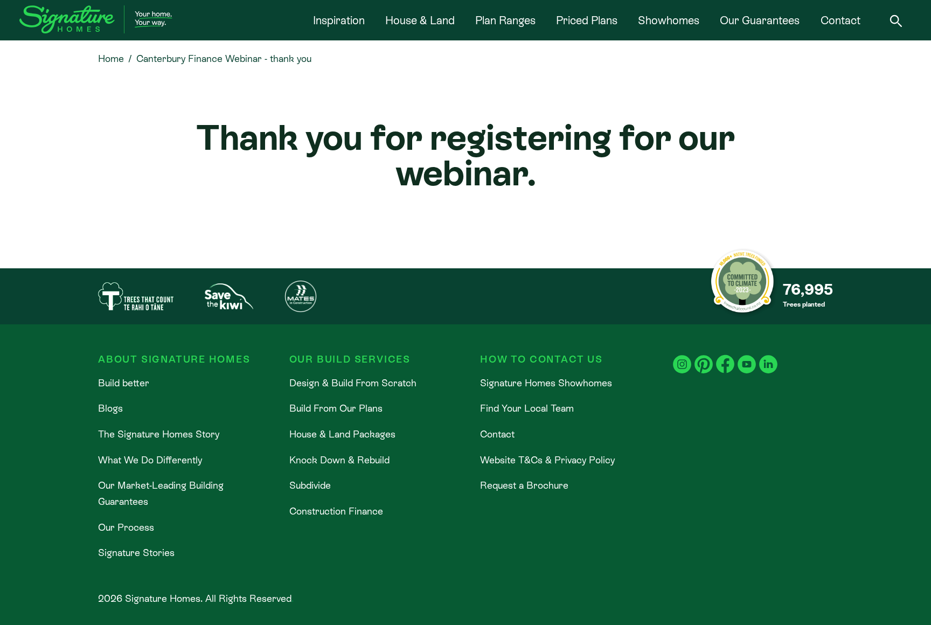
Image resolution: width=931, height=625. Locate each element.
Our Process (126, 527)
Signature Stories (136, 552)
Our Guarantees (760, 20)
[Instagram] (682, 357)
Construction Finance (336, 511)
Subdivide (310, 485)
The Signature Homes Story (158, 434)
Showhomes (668, 20)
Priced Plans (586, 20)
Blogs (110, 408)
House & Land (420, 20)
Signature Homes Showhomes (546, 382)
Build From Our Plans (336, 408)
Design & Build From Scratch (352, 382)
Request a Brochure (524, 485)
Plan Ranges (505, 20)
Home (111, 58)
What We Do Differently (150, 460)
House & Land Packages (342, 434)
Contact (840, 20)
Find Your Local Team (527, 408)
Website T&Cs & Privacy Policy (547, 460)
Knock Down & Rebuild (339, 460)
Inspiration (339, 20)
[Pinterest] (703, 357)
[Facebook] (725, 357)
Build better (123, 382)
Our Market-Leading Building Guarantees (161, 493)
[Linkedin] (768, 357)
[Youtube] (747, 357)
